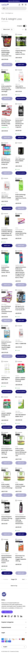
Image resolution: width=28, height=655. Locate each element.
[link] (5, 579)
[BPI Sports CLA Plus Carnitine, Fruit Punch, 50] (20, 297)
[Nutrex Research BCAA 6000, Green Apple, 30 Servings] (6, 439)
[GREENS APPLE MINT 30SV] (6, 368)
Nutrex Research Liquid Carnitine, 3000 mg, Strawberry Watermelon (20, 520)
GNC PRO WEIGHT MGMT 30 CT (20, 415)
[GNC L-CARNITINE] (20, 332)
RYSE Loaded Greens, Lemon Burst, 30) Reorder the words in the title (20, 452)
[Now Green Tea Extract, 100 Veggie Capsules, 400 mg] (20, 546)
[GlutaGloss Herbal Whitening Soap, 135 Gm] (20, 220)
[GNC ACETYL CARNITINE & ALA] (20, 76)
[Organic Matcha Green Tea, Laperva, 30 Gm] (20, 41)
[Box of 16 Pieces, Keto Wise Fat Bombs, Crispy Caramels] (6, 110)
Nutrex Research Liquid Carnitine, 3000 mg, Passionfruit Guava (6, 559)
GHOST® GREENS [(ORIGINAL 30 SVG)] (6, 415)
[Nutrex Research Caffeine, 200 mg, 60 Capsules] (6, 507)
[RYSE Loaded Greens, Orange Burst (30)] (20, 475)
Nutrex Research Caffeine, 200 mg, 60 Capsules (6, 518)
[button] (22, 4)
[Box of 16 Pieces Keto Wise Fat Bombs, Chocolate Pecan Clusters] (6, 297)
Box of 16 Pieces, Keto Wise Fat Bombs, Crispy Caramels (6, 122)
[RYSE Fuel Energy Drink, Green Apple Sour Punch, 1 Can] (20, 185)
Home (2, 13)
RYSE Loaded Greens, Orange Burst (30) (20, 486)
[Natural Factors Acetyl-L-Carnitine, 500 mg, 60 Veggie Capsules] (6, 332)
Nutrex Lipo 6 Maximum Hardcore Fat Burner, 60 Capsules (19, 123)
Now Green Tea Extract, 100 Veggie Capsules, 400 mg (20, 558)
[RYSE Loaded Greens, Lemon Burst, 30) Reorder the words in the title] (20, 439)
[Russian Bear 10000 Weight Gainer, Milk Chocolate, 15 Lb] (6, 41)
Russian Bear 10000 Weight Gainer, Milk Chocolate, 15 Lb (6, 53)
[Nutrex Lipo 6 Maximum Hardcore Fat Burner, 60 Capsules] (20, 110)
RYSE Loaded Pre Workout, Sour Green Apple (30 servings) (6, 88)
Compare (19, 26)
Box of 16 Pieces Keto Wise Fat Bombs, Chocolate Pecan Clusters (6, 309)
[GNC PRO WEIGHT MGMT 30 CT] (20, 403)
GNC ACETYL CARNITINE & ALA (20, 87)
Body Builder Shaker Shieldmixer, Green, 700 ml (5, 269)
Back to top (14, 585)
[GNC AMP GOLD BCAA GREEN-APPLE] (20, 149)
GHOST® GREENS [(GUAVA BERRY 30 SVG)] (20, 379)
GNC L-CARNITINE (20, 343)
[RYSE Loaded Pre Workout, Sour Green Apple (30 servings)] (6, 76)
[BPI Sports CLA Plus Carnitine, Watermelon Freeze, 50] (6, 149)
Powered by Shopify (14, 651)
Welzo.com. (19, 608)
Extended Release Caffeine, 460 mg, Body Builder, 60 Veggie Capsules (6, 232)
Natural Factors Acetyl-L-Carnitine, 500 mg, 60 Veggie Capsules (6, 345)
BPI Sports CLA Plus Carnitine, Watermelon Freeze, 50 (5, 161)
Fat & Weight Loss (9, 13)
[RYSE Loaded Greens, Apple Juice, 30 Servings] (6, 475)
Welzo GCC (7, 651)
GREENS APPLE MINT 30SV (5, 378)
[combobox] (14, 8)
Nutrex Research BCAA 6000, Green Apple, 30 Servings (6, 451)
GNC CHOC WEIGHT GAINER (6, 197)
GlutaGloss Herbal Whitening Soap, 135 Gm (20, 233)
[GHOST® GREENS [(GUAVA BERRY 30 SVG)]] (20, 368)
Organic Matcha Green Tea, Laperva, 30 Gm (20, 52)
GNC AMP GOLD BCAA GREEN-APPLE (20, 160)
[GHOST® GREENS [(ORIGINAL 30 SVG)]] (6, 403)
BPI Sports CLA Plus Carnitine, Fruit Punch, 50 (19, 308)
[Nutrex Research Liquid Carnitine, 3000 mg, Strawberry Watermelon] (20, 507)
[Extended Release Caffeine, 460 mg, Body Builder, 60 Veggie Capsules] (6, 220)
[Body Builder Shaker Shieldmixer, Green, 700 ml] (6, 257)
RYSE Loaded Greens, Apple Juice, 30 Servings (6, 486)
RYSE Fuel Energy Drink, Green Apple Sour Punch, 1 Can (20, 197)
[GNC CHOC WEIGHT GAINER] (6, 185)
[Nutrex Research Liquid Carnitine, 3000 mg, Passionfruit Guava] (6, 546)
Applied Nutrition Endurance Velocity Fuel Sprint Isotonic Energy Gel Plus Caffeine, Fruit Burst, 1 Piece (20, 272)
